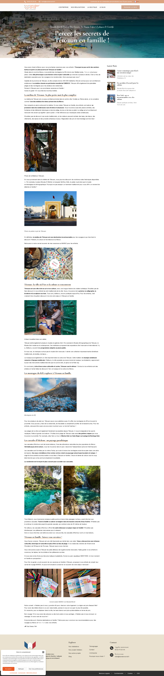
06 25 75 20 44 (120, 650)
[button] (43, 652)
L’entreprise (63, 7)
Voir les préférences (36, 669)
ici (25, 182)
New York (42, 622)
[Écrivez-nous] (111, 655)
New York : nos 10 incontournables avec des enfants (125, 97)
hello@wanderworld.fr (122, 656)
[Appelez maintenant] (111, 648)
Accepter (8, 669)
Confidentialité (13, 672)
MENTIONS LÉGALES (31, 672)
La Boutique (92, 7)
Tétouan (87, 72)
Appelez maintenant (122, 647)
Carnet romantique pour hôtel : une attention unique (128, 72)
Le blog (102, 7)
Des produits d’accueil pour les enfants (127, 84)
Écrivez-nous (119, 654)
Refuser (21, 669)
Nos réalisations (78, 7)
